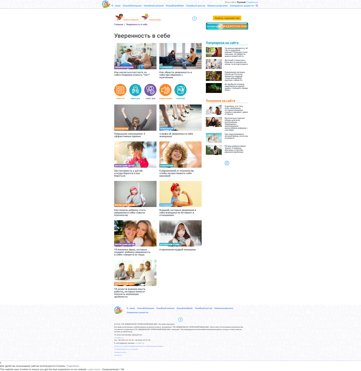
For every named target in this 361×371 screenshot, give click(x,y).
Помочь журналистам (227, 18)
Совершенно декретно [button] (242, 5)
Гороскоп (180, 98)
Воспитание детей (125, 165)
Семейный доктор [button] (195, 5)
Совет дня (150, 98)
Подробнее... (73, 366)
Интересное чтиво (169, 244)
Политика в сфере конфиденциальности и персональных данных (138, 346)
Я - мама (131, 308)
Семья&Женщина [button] (132, 5)
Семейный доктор (203, 308)
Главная (118, 24)
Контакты (118, 355)
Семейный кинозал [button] (154, 5)
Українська (252, 2)
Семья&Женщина (124, 67)
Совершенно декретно (137, 312)
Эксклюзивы (155, 19)
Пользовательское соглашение (126, 349)
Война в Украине (131, 19)
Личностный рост (124, 284)
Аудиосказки (165, 98)
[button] (257, 5)
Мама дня (135, 98)
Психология (121, 128)
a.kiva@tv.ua (118, 338)
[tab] (227, 163)
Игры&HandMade (185, 308)
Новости (120, 98)
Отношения (166, 67)
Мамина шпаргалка (223, 308)
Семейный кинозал (165, 308)
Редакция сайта (120, 352)
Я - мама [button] (116, 5)
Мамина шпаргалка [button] (217, 5)
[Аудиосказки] (227, 26)
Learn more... (95, 369)
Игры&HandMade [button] (175, 5)
